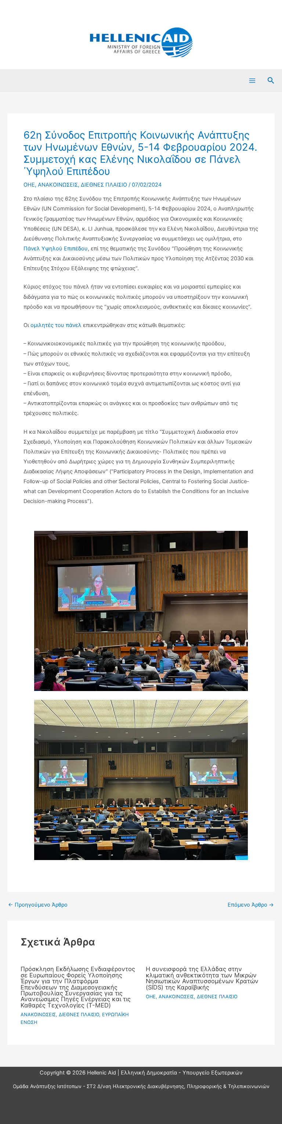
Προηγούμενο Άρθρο (38, 905)
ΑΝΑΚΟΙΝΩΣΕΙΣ (58, 184)
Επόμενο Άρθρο (251, 905)
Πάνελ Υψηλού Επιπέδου (56, 248)
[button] (271, 81)
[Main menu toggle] (252, 80)
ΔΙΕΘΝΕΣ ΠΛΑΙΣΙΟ (104, 184)
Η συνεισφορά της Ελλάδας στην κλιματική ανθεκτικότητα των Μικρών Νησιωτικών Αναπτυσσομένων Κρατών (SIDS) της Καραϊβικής (202, 978)
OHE (29, 184)
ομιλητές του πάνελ (56, 325)
